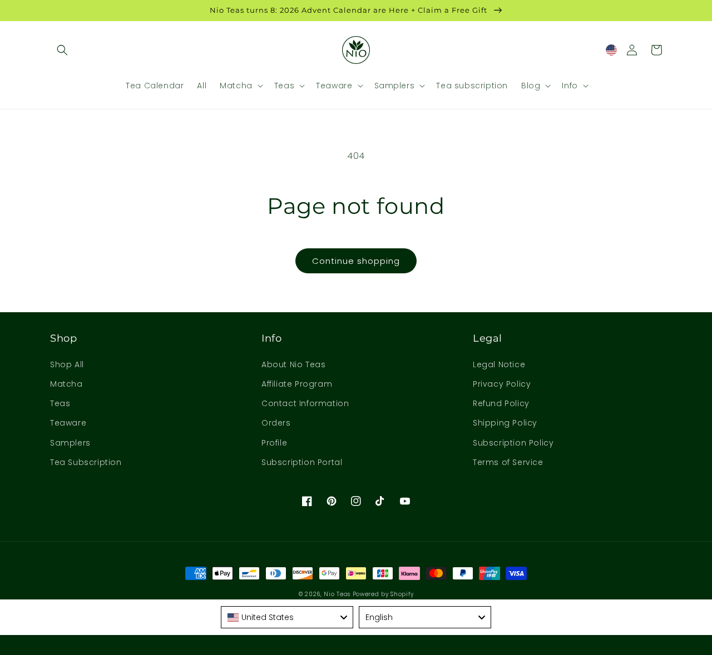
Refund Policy (501, 403)
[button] (62, 50)
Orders (276, 422)
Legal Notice (499, 364)
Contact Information (305, 403)
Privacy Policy (502, 383)
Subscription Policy (513, 442)
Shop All (67, 364)
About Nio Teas (293, 364)
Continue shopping (356, 261)
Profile (274, 442)
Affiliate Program (296, 383)
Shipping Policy (505, 422)
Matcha (66, 383)
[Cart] (656, 50)
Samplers (70, 442)
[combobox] (287, 617)
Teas (60, 403)
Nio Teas (337, 594)
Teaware (68, 422)
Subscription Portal (301, 462)
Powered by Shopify (383, 594)
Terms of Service (508, 462)
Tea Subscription (86, 462)
